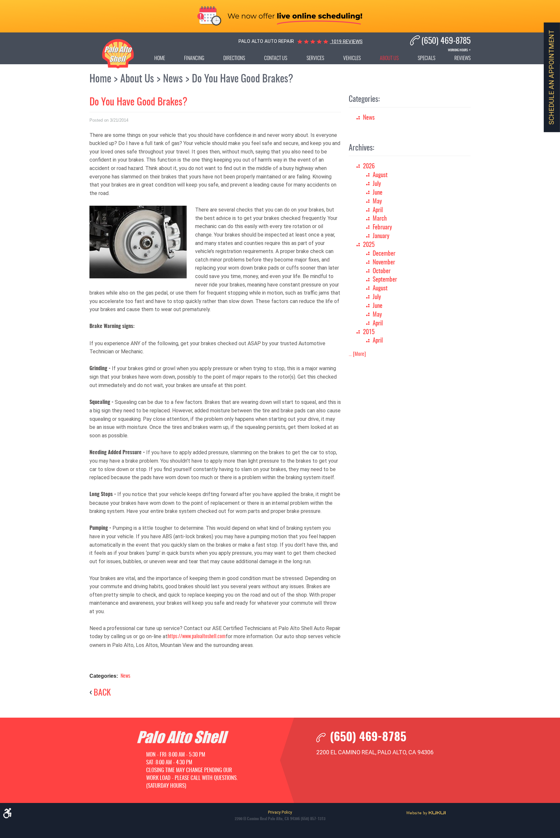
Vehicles (352, 58)
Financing (194, 58)
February (382, 228)
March (380, 219)
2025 (369, 245)
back (102, 693)
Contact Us (275, 58)
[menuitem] (159, 60)
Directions (234, 58)
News (173, 79)
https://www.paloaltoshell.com (197, 636)
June (377, 193)
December (384, 254)
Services (315, 58)
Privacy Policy (280, 812)
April (378, 210)
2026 (369, 167)
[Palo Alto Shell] (118, 53)
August (380, 175)
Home (159, 58)
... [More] (357, 354)
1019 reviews (346, 41)
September (385, 280)
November (384, 263)
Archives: (361, 148)
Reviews (462, 58)
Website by (426, 813)
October (382, 271)
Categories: (364, 99)
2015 (369, 332)
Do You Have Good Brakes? (242, 79)
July (377, 184)
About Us (389, 58)
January (381, 236)
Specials (426, 58)
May (377, 202)
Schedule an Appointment (552, 77)
